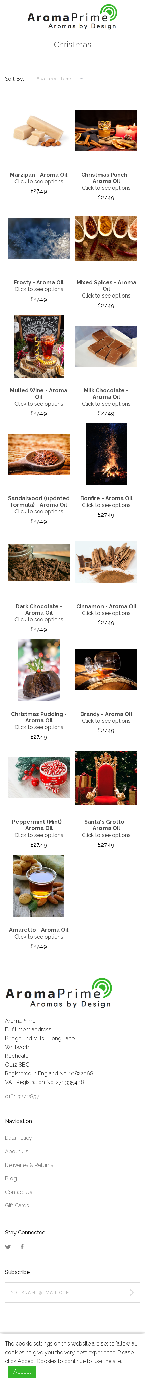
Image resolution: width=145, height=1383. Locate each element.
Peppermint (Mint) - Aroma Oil (38, 825)
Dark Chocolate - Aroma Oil (39, 609)
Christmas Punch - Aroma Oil (106, 178)
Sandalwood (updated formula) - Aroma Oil (39, 501)
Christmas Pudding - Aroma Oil (39, 717)
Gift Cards (17, 1205)
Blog (11, 1178)
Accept (22, 1371)
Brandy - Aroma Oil (106, 714)
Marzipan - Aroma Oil (38, 175)
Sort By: (14, 79)
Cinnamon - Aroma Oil (106, 606)
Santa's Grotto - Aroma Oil (106, 825)
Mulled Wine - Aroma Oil (38, 393)
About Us (16, 1151)
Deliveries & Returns (29, 1165)
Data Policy (18, 1138)
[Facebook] (22, 1247)
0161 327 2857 (22, 1096)
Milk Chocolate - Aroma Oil (106, 393)
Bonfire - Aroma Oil (106, 498)
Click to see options (38, 181)
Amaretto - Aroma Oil (38, 930)
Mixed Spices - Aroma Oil (106, 285)
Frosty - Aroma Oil (39, 282)
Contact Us (18, 1192)
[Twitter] (8, 1247)
